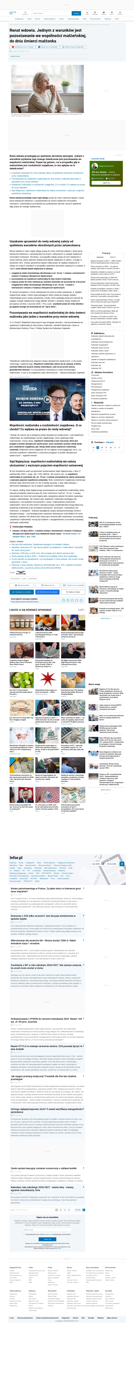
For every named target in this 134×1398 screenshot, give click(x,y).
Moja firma (13, 865)
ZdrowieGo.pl (109, 1294)
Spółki (69, 1273)
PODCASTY (28, 881)
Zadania (12, 1298)
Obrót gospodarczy (15, 1275)
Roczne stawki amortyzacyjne (101, 423)
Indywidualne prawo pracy (37, 1270)
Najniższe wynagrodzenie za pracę (103, 414)
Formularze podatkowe (99, 398)
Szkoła (31, 1296)
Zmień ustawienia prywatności (47, 1318)
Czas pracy (95, 375)
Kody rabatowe (110, 1298)
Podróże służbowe (92, 1301)
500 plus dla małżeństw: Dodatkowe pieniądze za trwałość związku (40, 544)
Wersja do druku (23, 585)
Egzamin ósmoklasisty (35, 1308)
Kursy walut (24, 878)
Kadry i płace (14, 1303)
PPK (37, 873)
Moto (84, 19)
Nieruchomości (95, 19)
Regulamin (66, 1318)
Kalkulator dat (96, 365)
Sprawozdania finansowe (94, 1280)
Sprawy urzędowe (53, 1277)
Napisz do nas (49, 585)
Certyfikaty (13, 878)
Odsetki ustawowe (91, 1303)
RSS (83, 1318)
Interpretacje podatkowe (99, 432)
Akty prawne (52, 1291)
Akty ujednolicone (50, 868)
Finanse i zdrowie (72, 1282)
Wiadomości (44, 878)
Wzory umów (109, 1301)
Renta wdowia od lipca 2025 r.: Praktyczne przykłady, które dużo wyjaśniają (44, 556)
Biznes (37, 19)
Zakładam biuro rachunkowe (95, 1270)
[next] (84, 1210)
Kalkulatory (99, 333)
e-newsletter (36, 870)
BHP (30, 1280)
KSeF (117, 19)
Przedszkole (32, 1294)
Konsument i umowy (54, 1275)
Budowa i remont (110, 1277)
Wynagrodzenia (96, 384)
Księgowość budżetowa (66, 863)
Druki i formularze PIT (98, 393)
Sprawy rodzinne (53, 1270)
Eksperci (17, 870)
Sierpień (110, 442)
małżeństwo (32, 578)
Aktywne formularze (104, 372)
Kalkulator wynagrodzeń (99, 345)
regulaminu (47, 1234)
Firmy (68, 876)
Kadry (29, 19)
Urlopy (31, 1277)
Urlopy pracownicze (98, 381)
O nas (12, 1318)
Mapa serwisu (112, 1318)
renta (24, 578)
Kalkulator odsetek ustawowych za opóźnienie (103, 355)
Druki (70, 868)
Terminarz (99, 442)
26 (102, 447)
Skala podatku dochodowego (95, 1305)
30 (119, 447)
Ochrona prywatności (25, 1318)
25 (98, 447)
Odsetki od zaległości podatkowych (103, 359)
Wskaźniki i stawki (92, 1291)
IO (10, 870)
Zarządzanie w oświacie (36, 1303)
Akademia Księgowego (18, 873)
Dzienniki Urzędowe (38, 876)
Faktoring (61, 870)
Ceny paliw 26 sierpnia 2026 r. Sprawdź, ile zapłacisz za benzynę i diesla (106, 323)
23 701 (77, 1210)
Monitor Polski (53, 876)
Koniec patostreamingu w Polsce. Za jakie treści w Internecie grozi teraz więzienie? (105, 301)
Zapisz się (106, 183)
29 (115, 447)
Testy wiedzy (33, 1310)
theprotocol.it (109, 1305)
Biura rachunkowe (45, 865)
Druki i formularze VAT (99, 396)
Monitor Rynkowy (50, 870)
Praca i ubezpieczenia (74, 1275)
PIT (23, 870)
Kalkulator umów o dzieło (100, 351)
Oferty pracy (109, 1308)
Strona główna (14, 24)
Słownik (56, 873)
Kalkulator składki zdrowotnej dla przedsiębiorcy (102, 337)
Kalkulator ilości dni (98, 362)
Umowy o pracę (96, 378)
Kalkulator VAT (96, 368)
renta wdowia (15, 578)
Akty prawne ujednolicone (56, 1303)
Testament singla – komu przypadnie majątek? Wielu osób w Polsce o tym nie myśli (105, 306)
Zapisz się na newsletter (75, 585)
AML (87, 1282)
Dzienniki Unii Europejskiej (19, 876)
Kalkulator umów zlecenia (100, 348)
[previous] (56, 1210)
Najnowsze (100, 257)
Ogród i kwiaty (109, 1280)
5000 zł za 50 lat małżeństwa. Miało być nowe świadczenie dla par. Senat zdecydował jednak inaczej (104, 312)
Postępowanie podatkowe (100, 390)
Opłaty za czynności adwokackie (102, 417)
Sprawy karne (52, 1273)
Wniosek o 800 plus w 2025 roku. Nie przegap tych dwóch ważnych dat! (43, 553)
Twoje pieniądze (73, 19)
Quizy (20, 868)
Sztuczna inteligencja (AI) (63, 865)
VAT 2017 (33, 878)
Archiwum (108, 1296)
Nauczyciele (32, 1298)
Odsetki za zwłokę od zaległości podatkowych (102, 410)
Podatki (12, 868)
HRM (30, 1282)
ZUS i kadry (13, 1277)
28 (111, 447)
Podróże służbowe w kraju (94, 1294)
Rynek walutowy (63, 878)
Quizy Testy (95, 429)
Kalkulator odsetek (72, 1301)
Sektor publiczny (50, 19)
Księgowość (19, 19)
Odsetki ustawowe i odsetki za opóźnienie (105, 405)
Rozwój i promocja (15, 1301)
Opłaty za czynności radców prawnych (104, 420)
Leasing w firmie (72, 1280)
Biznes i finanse (72, 1270)
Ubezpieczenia (33, 1275)
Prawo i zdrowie (53, 1284)
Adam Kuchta (15, 56)
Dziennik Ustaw (67, 873)
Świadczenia (36, 24)
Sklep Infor (51, 1282)
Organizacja (13, 1294)
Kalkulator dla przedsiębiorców (102, 342)
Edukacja (108, 19)
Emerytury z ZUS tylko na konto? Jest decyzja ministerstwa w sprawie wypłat (104, 317)
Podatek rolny (96, 426)
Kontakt (91, 1318)
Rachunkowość (96, 387)
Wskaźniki (98, 402)
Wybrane (113, 257)
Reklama (100, 1318)
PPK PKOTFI (46, 873)
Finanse (107, 1275)
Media (37, 881)
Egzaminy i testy (34, 1301)
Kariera (31, 873)
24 (93, 447)
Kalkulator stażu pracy (74, 1303)
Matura (31, 1305)
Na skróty (108, 1291)
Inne (61, 876)
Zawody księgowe (15, 1280)
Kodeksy (50, 1305)
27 (106, 447)
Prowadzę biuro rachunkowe (95, 1273)
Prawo (61, 19)
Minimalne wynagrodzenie (94, 1296)
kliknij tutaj (58, 1248)
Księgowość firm (15, 1267)
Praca (53, 878)
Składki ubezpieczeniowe (94, 1298)
